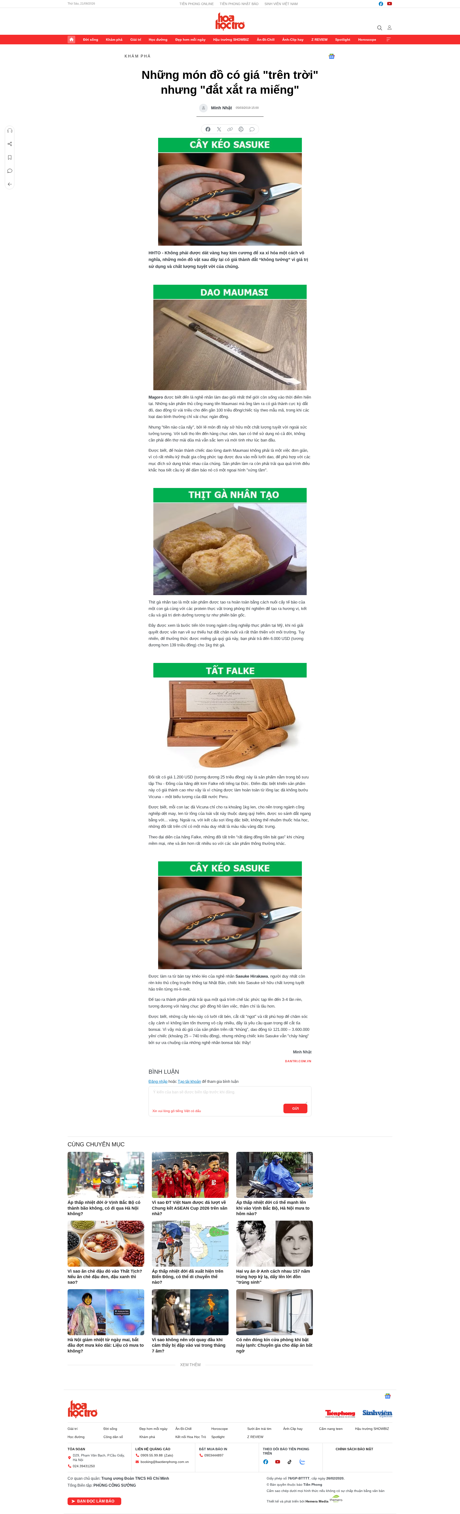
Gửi (295, 1108)
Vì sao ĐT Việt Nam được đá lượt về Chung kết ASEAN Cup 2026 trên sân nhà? (189, 1208)
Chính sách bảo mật (354, 1449)
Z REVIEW (319, 39)
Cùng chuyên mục (96, 1144)
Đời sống (90, 39)
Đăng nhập (158, 1081)
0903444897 (214, 1455)
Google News (331, 56)
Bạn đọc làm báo (95, 1501)
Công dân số (113, 1437)
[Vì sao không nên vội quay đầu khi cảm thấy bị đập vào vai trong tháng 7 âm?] (190, 1312)
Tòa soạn (76, 1449)
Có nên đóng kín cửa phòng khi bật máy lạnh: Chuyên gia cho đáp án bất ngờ (274, 1345)
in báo (241, 129)
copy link (230, 129)
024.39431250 (84, 1466)
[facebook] (381, 4)
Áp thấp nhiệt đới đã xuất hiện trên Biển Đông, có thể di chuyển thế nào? (187, 1277)
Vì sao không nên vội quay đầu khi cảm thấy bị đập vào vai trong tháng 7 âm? (188, 1345)
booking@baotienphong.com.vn (165, 1462)
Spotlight (342, 39)
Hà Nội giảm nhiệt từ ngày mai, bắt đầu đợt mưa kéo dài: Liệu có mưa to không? (106, 1345)
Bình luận (10, 171)
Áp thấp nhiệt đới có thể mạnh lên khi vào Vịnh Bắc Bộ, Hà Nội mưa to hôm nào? (273, 1208)
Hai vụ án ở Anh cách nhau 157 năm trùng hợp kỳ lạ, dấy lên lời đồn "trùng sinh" (273, 1277)
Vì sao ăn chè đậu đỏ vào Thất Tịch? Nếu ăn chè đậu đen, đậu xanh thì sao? (105, 1277)
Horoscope (367, 39)
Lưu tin (10, 157)
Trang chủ (71, 39)
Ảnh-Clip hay (293, 39)
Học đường (158, 39)
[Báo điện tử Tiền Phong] (340, 1414)
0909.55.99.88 (152, 1455)
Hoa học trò (83, 1409)
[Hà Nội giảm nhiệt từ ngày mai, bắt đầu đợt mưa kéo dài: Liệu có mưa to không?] (106, 1312)
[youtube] (389, 4)
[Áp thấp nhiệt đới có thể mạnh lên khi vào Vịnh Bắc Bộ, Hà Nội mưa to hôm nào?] (274, 1175)
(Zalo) (168, 1455)
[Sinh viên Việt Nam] (377, 1414)
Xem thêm (388, 39)
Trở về (10, 184)
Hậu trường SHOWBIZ (231, 39)
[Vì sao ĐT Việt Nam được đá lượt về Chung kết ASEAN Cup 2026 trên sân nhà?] (190, 1175)
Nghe (10, 130)
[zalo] (305, 1462)
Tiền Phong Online (196, 4)
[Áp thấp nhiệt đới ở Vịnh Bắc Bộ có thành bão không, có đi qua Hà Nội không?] (106, 1175)
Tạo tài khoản (189, 1081)
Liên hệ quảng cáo (152, 1449)
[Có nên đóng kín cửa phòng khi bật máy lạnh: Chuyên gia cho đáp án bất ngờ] (274, 1312)
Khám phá (114, 39)
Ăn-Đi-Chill (266, 39)
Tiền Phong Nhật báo (239, 4)
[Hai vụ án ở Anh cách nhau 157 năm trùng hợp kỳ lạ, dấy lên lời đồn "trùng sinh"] (274, 1244)
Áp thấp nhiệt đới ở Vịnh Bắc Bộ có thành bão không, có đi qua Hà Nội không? (104, 1208)
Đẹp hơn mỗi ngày (190, 39)
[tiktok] (292, 1462)
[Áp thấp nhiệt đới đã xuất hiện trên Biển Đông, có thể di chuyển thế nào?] (190, 1244)
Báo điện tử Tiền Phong (230, 21)
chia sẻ (208, 129)
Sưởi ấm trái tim (259, 1429)
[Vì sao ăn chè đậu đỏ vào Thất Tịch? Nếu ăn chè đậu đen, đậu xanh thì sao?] (106, 1244)
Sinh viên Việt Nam (281, 4)
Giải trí (135, 39)
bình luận (252, 129)
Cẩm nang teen (331, 1429)
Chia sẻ (10, 144)
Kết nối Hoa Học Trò (190, 1437)
